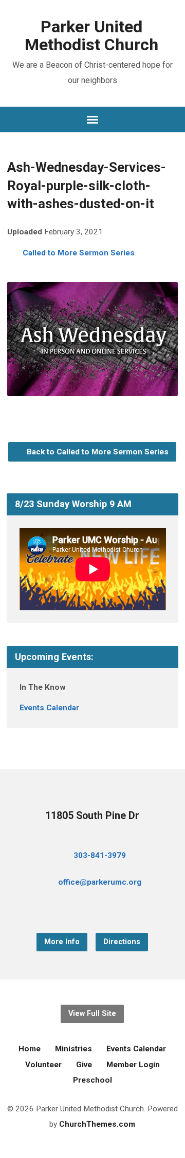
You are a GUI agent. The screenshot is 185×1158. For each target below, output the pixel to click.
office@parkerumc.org (99, 882)
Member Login (133, 1064)
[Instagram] (109, 909)
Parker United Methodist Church (91, 35)
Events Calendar (49, 707)
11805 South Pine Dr (92, 816)
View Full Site (92, 1013)
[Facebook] (76, 909)
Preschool (92, 1080)
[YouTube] (92, 909)
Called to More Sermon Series (79, 252)
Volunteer (43, 1064)
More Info (62, 941)
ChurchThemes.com (97, 1124)
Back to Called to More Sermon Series (97, 451)
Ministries (73, 1048)
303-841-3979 (99, 855)
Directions (121, 941)
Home (29, 1048)
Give (84, 1064)
